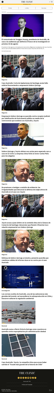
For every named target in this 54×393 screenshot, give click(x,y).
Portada (10, 8)
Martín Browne (7, 51)
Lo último (27, 8)
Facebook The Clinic (21, 378)
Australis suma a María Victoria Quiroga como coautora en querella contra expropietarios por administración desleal (24, 330)
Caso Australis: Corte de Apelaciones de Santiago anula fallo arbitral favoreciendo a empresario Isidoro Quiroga (25, 84)
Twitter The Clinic (19, 378)
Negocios (4, 80)
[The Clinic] (4, 2)
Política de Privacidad (27, 384)
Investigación (6, 290)
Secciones (51, 1)
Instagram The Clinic (23, 378)
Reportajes (44, 8)
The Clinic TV (28, 378)
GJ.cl (50, 390)
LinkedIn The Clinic (31, 378)
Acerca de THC (27, 381)
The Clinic (8, 389)
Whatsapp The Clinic (26, 378)
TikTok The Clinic (33, 378)
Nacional (4, 326)
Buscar (49, 1)
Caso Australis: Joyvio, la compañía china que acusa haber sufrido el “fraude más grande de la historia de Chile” (24, 363)
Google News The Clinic (35, 378)
